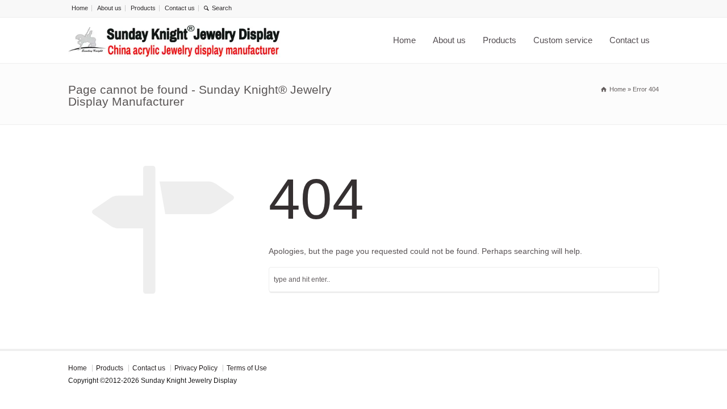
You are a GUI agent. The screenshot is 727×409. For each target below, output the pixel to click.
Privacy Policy (196, 368)
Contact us (180, 8)
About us (109, 8)
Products (143, 8)
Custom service (562, 40)
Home (80, 8)
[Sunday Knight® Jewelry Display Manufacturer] (174, 40)
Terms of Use (247, 368)
